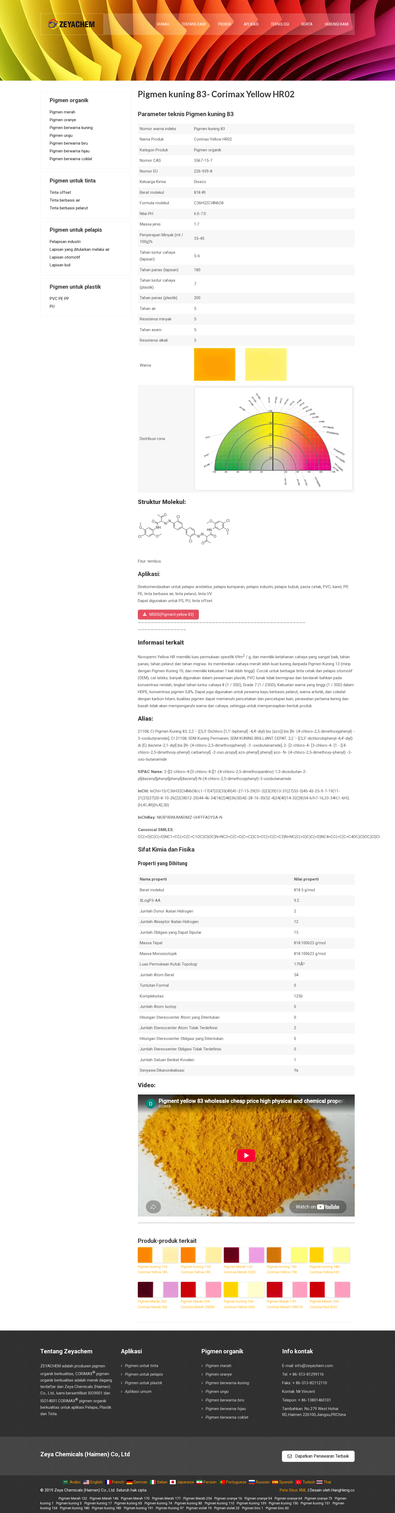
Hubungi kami (337, 24)
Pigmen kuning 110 (219, 1503)
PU (52, 306)
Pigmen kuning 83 (188, 1503)
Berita (307, 24)
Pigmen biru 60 (277, 1508)
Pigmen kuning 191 (138, 1508)
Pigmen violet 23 (226, 1508)
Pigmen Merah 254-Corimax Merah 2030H (198, 1304)
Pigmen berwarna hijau (69, 151)
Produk (224, 24)
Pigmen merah (62, 112)
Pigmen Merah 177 (166, 1498)
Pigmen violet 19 (198, 1508)
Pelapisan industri (65, 241)
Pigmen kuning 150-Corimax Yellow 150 (282, 1269)
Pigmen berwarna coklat (71, 158)
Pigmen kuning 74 (158, 1503)
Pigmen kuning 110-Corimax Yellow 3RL (153, 1269)
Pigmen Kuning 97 (170, 1508)
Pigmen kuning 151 (315, 1503)
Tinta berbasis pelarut (69, 208)
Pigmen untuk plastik (143, 1382)
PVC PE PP (59, 298)
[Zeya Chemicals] (72, 21)
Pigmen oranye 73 (318, 1498)
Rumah (163, 24)
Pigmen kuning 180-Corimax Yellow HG (325, 1269)
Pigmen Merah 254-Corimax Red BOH (324, 1304)
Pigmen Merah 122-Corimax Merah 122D (240, 1269)
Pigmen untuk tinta (141, 1365)
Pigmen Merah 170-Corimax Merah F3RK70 (285, 1304)
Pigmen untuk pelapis (144, 1374)
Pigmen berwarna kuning (71, 127)
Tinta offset (60, 192)
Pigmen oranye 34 (258, 1498)
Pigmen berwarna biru (69, 143)
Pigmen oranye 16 (228, 1498)
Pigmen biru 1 (252, 1508)
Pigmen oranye (63, 119)
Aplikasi (251, 24)
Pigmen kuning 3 (69, 1503)
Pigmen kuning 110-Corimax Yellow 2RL (196, 1269)
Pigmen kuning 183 (106, 1508)
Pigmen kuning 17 (98, 1503)
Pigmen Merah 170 (135, 1498)
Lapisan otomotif (65, 257)
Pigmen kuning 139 (251, 1503)
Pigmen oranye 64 (288, 1498)
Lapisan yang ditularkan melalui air (80, 249)
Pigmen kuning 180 (74, 1508)
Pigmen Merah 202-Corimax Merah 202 (152, 1304)
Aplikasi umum (138, 1391)
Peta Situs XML (293, 1490)
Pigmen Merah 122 (73, 1498)
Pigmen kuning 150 (283, 1503)
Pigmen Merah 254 (197, 1498)
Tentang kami (194, 24)
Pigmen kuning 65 (128, 1503)
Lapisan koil (60, 265)
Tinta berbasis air (65, 200)
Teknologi (280, 24)
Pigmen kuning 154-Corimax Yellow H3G (239, 1304)
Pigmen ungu (61, 135)
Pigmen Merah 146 (104, 1498)
